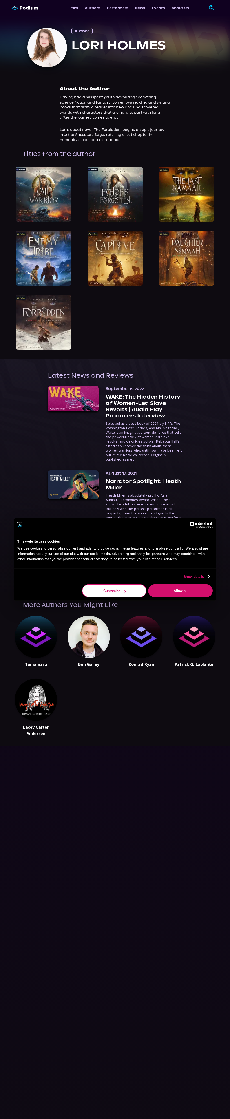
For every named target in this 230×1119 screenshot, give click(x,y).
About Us (180, 8)
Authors (92, 8)
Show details (194, 576)
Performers (117, 8)
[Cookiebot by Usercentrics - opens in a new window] (193, 524)
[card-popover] (43, 194)
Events (158, 8)
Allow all (180, 591)
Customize (111, 591)
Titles (73, 8)
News (140, 8)
